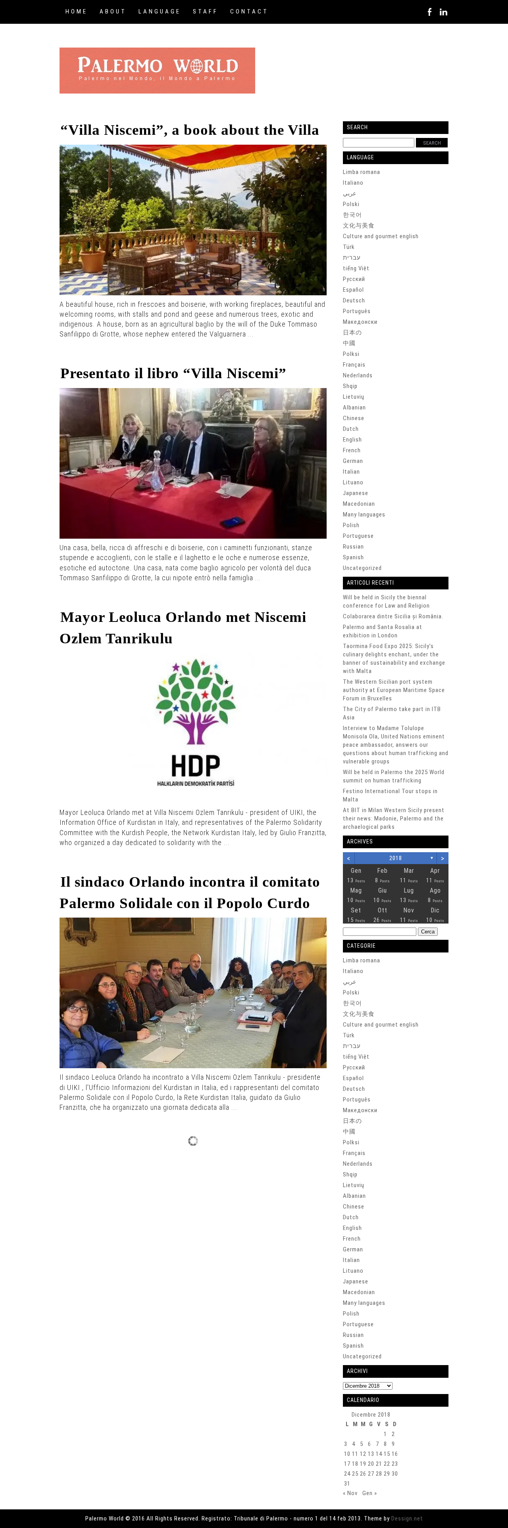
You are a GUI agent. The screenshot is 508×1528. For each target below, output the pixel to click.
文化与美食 (359, 225)
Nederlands (358, 375)
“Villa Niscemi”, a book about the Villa (189, 130)
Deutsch (354, 300)
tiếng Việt (356, 268)
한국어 (352, 214)
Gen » (369, 1493)
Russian (353, 546)
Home (76, 11)
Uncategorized (362, 568)
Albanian (354, 407)
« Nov (350, 1493)
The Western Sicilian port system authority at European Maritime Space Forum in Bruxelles (394, 690)
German (353, 461)
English (352, 439)
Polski (351, 204)
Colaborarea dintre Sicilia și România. (393, 616)
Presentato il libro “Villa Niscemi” (173, 373)
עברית (352, 257)
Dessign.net (407, 1518)
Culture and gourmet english (381, 236)
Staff (205, 11)
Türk (349, 247)
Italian (351, 471)
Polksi (351, 354)
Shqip (350, 386)
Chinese (353, 418)
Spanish (353, 557)
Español (353, 289)
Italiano (353, 182)
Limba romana (361, 172)
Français (354, 364)
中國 (349, 343)
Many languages (364, 514)
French (352, 450)
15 (387, 1453)
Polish (351, 525)
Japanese (355, 493)
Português (357, 311)
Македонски (360, 321)
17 (347, 1463)
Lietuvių (353, 396)
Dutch (351, 428)
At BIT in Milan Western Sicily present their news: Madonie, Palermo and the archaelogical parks (393, 818)
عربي (349, 193)
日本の (352, 332)
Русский (354, 279)
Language (160, 11)
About (113, 11)
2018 (395, 858)
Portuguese (358, 535)
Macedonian (359, 503)
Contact (249, 11)
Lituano (353, 482)
